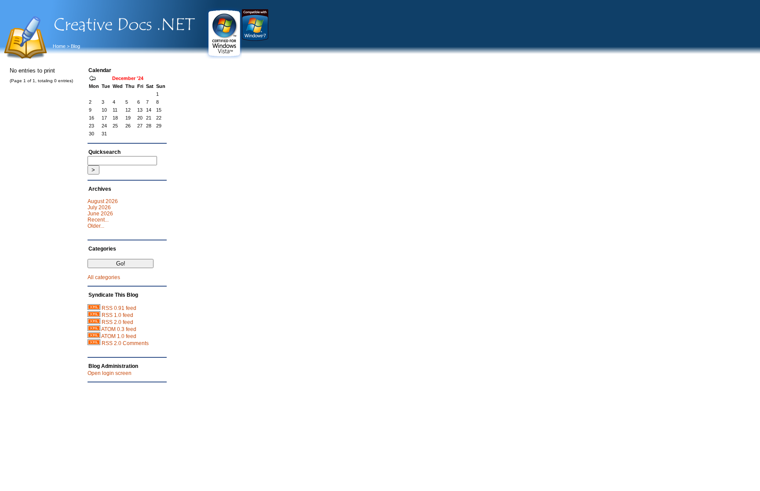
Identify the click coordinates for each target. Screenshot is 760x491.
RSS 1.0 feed (117, 315)
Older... (96, 226)
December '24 (127, 78)
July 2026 (99, 207)
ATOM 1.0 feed (118, 336)
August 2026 (103, 201)
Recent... (98, 220)
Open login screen (110, 373)
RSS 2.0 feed (117, 322)
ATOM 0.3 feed (118, 329)
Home (59, 46)
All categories (104, 277)
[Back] (92, 79)
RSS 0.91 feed (119, 308)
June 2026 (100, 214)
